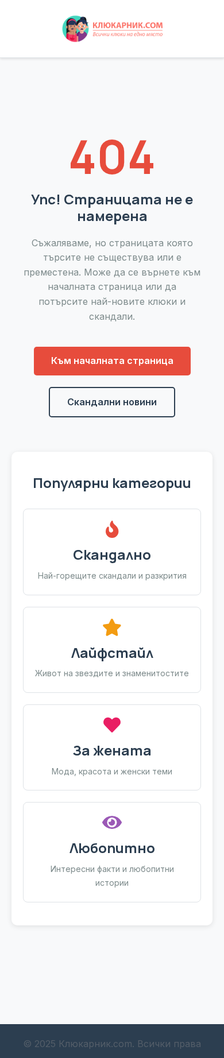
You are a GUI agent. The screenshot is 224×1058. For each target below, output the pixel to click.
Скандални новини (112, 402)
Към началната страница (112, 360)
